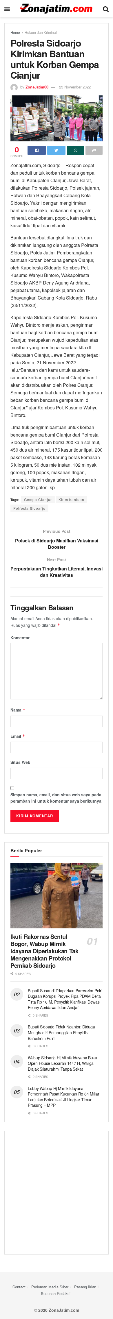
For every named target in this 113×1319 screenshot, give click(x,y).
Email (17, 736)
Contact (18, 1287)
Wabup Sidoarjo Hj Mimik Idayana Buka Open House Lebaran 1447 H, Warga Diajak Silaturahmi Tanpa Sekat (62, 1063)
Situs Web (20, 762)
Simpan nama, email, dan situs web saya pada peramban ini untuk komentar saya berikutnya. (56, 798)
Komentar (20, 637)
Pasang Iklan (85, 1287)
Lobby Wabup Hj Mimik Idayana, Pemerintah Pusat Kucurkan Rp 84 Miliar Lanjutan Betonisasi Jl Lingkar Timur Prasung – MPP (63, 1096)
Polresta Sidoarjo (29, 508)
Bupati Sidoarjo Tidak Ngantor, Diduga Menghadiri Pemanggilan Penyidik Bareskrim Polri (61, 1032)
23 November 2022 (75, 87)
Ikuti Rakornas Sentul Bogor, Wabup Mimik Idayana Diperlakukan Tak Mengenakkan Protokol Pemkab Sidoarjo (44, 950)
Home (15, 32)
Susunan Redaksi (55, 1293)
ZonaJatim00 (36, 87)
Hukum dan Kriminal (41, 32)
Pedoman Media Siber (49, 1287)
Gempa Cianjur (38, 499)
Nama (17, 710)
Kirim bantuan (71, 499)
